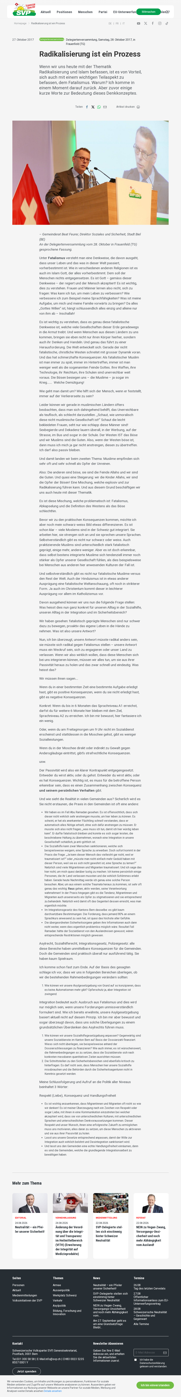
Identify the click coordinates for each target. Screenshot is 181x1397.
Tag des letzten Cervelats (149, 1288)
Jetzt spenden (26, 1371)
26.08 (137, 1285)
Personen (18, 1285)
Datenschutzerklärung (152, 1363)
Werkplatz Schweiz (65, 1295)
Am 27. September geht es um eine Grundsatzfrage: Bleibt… (109, 1324)
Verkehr (57, 1300)
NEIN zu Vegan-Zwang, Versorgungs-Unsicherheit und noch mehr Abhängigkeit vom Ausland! (151, 1236)
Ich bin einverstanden (155, 1385)
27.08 (137, 1293)
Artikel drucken (125, 106)
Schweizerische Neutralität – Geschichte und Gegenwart (150, 1316)
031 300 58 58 (26, 1359)
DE (110, 23)
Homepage (20, 23)
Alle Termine (141, 1324)
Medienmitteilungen (24, 1295)
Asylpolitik (59, 1305)
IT (124, 23)
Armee (57, 1285)
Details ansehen (53, 1391)
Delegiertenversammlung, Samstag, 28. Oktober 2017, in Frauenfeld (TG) (100, 42)
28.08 (137, 1309)
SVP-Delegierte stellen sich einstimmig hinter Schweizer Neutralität (109, 1233)
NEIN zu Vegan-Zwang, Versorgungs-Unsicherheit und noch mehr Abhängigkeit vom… (110, 1310)
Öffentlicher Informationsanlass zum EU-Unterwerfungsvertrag (151, 1300)
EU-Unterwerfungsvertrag (131, 12)
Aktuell (16, 1290)
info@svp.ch (53, 1359)
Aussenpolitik (61, 1290)
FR (117, 23)
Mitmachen (148, 11)
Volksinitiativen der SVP (27, 1300)
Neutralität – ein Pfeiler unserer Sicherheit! (30, 1229)
